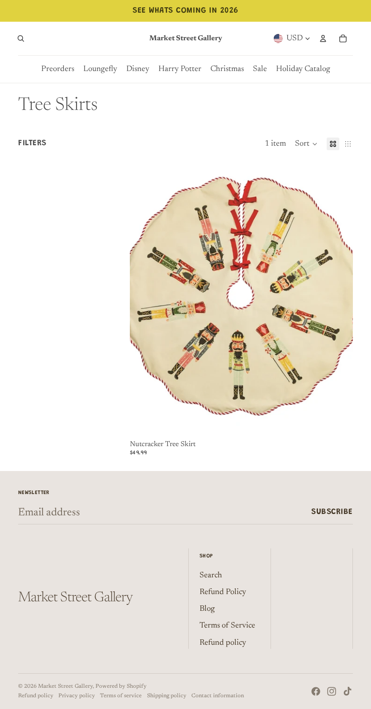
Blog (207, 609)
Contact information (217, 696)
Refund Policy (223, 592)
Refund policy (223, 643)
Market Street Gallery (65, 686)
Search (211, 575)
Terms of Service (227, 626)
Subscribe (332, 512)
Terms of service (121, 696)
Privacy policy (76, 696)
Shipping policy (166, 696)
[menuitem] (57, 69)
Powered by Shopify (121, 686)
